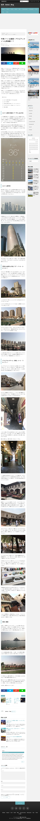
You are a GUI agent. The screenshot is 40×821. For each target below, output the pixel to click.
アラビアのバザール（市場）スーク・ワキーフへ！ (12, 105)
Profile (20, 813)
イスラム (11, 44)
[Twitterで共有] (10, 63)
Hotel (16, 9)
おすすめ (3, 44)
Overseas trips (24, 9)
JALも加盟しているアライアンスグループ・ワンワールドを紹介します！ (36, 188)
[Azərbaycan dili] (28, 32)
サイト (2, 789)
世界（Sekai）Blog (7, 4)
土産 (5, 45)
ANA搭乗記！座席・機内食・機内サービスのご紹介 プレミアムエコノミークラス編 (33, 74)
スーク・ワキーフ (18, 44)
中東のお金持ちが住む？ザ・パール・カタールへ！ (12, 103)
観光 (8, 45)
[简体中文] (30, 32)
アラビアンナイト (7, 44)
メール (2, 785)
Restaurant (31, 9)
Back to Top (20, 803)
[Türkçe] (36, 32)
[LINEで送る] (22, 63)
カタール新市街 (6, 101)
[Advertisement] (20, 21)
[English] (31, 32)
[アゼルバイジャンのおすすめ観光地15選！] (3, 738)
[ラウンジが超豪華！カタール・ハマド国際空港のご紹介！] (3, 700)
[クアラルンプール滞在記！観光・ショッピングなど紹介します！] (3, 722)
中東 (3, 45)
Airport (8, 9)
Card (12, 9)
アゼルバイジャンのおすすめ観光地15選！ (14, 736)
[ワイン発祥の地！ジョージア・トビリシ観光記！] (23, 700)
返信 (22, 761)
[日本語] (32, 32)
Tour (36, 9)
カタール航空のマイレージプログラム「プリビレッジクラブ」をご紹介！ (33, 49)
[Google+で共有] (16, 63)
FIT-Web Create (19, 818)
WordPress (29, 818)
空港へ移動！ (5, 107)
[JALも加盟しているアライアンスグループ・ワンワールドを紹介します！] (30, 188)
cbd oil (3, 750)
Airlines (3, 9)
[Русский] (34, 32)
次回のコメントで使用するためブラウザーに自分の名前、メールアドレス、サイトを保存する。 (12, 795)
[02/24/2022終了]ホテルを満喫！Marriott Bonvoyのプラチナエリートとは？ (33, 61)
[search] (28, 1)
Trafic (30, 129)
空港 (6, 45)
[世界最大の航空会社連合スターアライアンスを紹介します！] (30, 194)
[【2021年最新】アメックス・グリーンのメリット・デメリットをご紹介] (30, 176)
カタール (14, 44)
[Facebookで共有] (4, 63)
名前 (1, 781)
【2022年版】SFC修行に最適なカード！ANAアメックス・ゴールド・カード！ (33, 98)
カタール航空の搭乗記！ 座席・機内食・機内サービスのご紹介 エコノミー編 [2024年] (33, 86)
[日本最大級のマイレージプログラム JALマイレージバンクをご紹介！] (30, 182)
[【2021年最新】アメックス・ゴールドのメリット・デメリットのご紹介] (30, 171)
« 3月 (30, 152)
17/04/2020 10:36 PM (6, 752)
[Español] (35, 32)
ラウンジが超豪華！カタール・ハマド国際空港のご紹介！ (8, 701)
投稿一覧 (13, 711)
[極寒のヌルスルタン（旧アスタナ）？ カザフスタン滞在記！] (3, 730)
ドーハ (23, 44)
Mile (19, 9)
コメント (2, 770)
